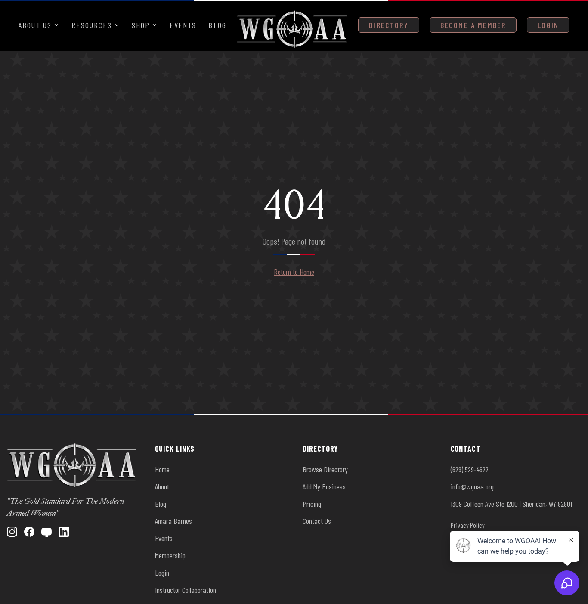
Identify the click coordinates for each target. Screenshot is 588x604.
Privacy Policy (468, 525)
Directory (388, 25)
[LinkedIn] (64, 532)
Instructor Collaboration (185, 590)
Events (183, 25)
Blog (217, 25)
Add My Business (324, 486)
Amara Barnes (173, 521)
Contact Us (317, 521)
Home (162, 469)
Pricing (312, 503)
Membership (170, 555)
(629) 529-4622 (470, 469)
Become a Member (473, 25)
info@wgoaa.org (472, 486)
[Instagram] (12, 532)
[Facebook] (29, 532)
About (162, 486)
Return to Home (294, 271)
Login (548, 25)
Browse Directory (325, 469)
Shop (141, 25)
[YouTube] (46, 532)
